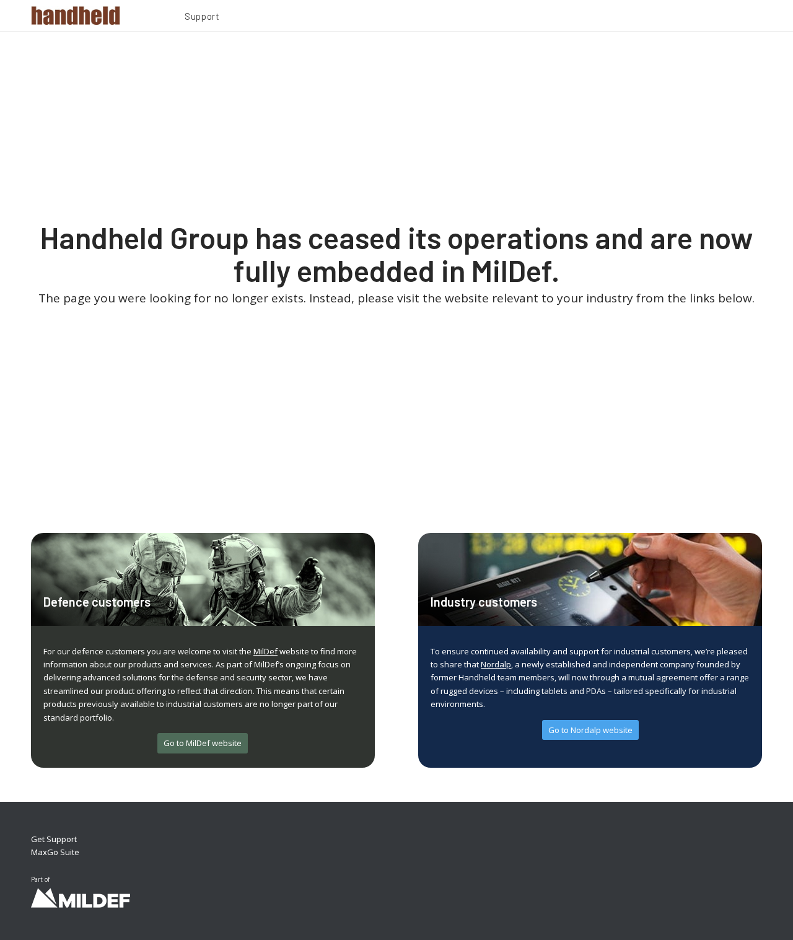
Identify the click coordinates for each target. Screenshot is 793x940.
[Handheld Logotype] (75, 15)
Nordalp (496, 664)
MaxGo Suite (55, 852)
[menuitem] (202, 17)
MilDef (265, 651)
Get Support (54, 839)
